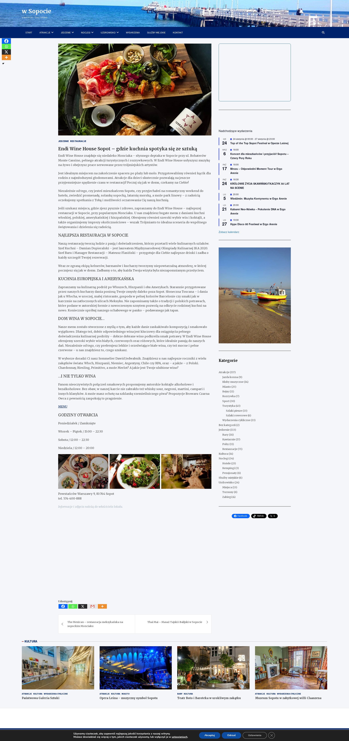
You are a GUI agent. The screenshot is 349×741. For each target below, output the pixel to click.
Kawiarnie (228, 439)
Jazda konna (230, 377)
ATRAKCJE (44, 32)
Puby (225, 444)
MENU (62, 406)
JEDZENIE (66, 32)
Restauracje (78, 141)
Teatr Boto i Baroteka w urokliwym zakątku (209, 698)
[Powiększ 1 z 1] (286, 252)
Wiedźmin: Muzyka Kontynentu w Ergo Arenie (258, 198)
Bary (225, 434)
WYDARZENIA (133, 32)
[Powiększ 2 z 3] (155, 459)
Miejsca (227, 487)
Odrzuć (231, 735)
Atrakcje (224, 372)
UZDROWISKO (108, 32)
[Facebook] (63, 606)
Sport (225, 401)
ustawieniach (179, 737)
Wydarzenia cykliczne (236, 420)
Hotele (226, 463)
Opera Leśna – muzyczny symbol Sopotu (129, 698)
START (28, 32)
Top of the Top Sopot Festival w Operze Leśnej (259, 143)
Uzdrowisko (226, 482)
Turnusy (227, 492)
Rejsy (225, 391)
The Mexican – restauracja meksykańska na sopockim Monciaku (95, 624)
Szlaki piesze (234, 410)
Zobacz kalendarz (229, 232)
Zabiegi (227, 497)
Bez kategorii (227, 425)
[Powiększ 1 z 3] (103, 459)
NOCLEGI (85, 32)
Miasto (226, 386)
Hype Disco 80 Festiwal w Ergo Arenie (253, 224)
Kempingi (228, 468)
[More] (102, 606)
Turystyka (228, 406)
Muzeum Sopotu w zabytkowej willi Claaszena (288, 698)
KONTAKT (178, 32)
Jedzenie (63, 141)
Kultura (223, 454)
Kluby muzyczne (232, 382)
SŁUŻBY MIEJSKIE (156, 32)
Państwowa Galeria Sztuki (40, 698)
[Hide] (3, 63)
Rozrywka (228, 396)
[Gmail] (92, 606)
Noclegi (223, 458)
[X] (82, 606)
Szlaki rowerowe (236, 415)
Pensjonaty (229, 473)
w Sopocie (36, 11)
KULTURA (31, 641)
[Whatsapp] (72, 606)
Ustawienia (254, 735)
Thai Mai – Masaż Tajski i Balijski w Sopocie (174, 622)
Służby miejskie (228, 478)
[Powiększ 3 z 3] (206, 459)
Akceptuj (209, 735)
